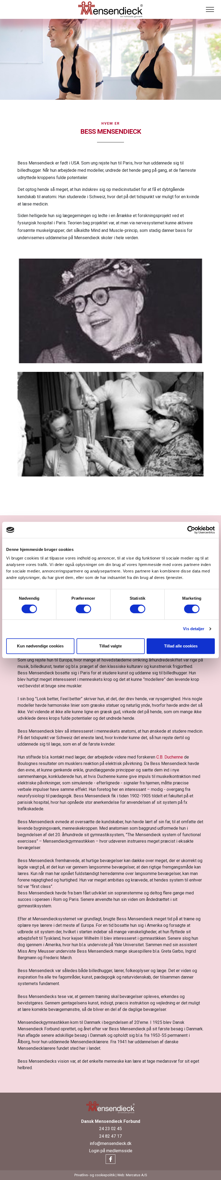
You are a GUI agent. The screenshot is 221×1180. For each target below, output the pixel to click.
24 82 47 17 (110, 1136)
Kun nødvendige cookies (40, 646)
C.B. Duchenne (169, 757)
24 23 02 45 (110, 1128)
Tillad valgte (110, 646)
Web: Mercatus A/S (132, 1175)
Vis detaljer (193, 628)
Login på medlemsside (110, 1150)
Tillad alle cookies (181, 646)
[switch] (83, 609)
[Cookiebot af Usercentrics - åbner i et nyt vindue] (191, 530)
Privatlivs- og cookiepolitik (94, 1175)
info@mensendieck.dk (111, 1143)
